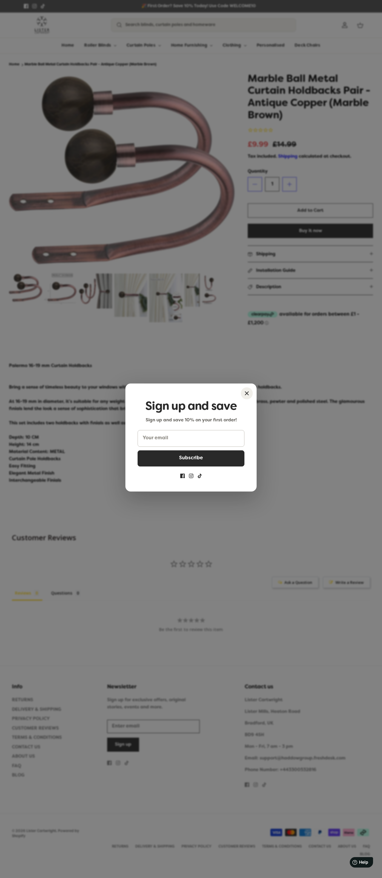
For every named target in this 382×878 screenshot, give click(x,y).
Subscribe (191, 458)
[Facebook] (182, 476)
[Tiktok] (200, 476)
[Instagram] (191, 476)
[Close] (247, 393)
